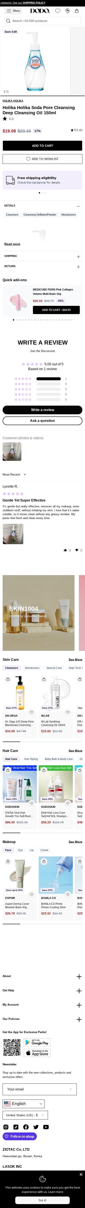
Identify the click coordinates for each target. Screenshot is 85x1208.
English (18, 1103)
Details (9, 205)
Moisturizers (68, 214)
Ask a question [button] (42, 421)
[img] (76, 130)
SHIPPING (10, 256)
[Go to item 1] (39, 193)
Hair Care (11, 759)
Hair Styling (31, 759)
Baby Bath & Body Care (59, 759)
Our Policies (11, 1019)
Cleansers (12, 214)
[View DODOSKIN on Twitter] (36, 1127)
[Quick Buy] (5, 860)
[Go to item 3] (45, 193)
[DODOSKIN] (40, 10)
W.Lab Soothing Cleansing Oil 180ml (53, 723)
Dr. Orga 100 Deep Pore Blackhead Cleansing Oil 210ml (19, 723)
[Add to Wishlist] (31, 712)
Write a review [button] (42, 410)
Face (8, 850)
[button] (6, 118)
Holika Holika (13, 100)
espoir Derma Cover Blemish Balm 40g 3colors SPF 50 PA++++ (19, 905)
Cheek (44, 850)
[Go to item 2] (42, 193)
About (7, 976)
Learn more (55, 1192)
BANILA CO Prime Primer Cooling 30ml (53, 905)
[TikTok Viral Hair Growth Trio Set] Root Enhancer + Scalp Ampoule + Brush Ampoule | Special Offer (19, 814)
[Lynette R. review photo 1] (13, 534)
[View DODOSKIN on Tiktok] (16, 1127)
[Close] (81, 1174)
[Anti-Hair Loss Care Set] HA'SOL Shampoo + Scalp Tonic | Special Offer (55, 814)
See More (75, 659)
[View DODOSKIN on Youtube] (46, 1127)
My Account (11, 1004)
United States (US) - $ (22, 1115)
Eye (20, 850)
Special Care (54, 667)
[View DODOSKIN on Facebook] (26, 1127)
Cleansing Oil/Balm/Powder (40, 214)
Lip (32, 850)
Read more (12, 244)
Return (9, 266)
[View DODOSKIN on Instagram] (6, 1127)
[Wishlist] (57, 10)
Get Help (8, 990)
